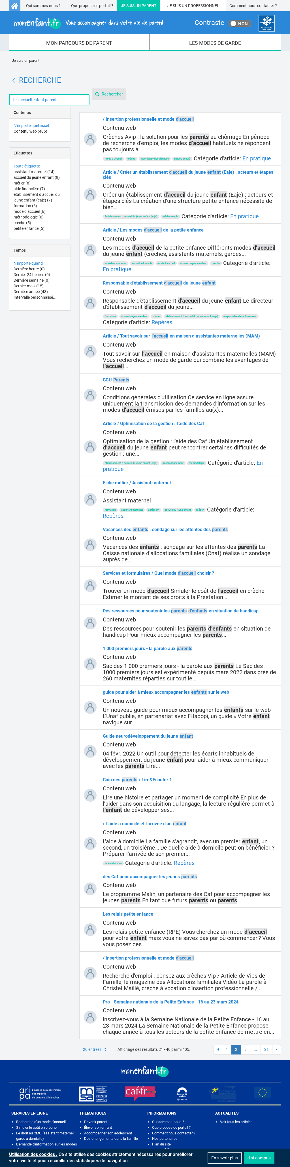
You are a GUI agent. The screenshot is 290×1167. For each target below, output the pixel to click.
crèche (22, 222)
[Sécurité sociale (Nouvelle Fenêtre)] (182, 1093)
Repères (162, 322)
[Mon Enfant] (145, 1070)
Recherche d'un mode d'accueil (41, 1122)
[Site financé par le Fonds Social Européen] (262, 1093)
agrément (153, 509)
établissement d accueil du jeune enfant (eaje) (131, 216)
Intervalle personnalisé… (35, 297)
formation (25, 205)
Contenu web (30, 131)
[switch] (240, 23)
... (255, 1049)
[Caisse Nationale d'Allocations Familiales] (267, 23)
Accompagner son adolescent (108, 1133)
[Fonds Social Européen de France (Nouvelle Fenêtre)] (222, 1093)
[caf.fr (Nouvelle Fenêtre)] (140, 1093)
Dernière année (31, 291)
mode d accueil (30, 211)
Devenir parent (95, 1122)
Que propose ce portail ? (92, 5)
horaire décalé (182, 158)
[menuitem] (79, 42)
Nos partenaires (165, 1138)
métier (22, 183)
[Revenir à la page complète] (13, 80)
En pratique (256, 158)
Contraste (209, 23)
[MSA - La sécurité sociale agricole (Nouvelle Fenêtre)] (93, 1093)
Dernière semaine (32, 280)
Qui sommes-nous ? (43, 5)
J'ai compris (259, 1157)
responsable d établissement (240, 316)
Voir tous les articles (236, 1122)
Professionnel (203, 5)
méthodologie (29, 217)
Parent (149, 5)
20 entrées (92, 1049)
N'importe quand (28, 263)
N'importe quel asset (31, 125)
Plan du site (161, 1144)
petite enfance (29, 228)
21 (266, 1049)
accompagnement (173, 463)
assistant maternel (34, 171)
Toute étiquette (27, 166)
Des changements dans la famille (111, 1138)
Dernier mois (29, 286)
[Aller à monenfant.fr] (14, 5)
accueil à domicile (142, 263)
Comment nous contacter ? (253, 5)
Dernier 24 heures (32, 274)
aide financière (29, 188)
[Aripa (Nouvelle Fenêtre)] (40, 1093)
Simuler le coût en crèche (36, 1127)
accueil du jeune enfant (37, 177)
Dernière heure (29, 269)
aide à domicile (113, 863)
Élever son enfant (98, 1127)
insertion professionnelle (155, 158)
